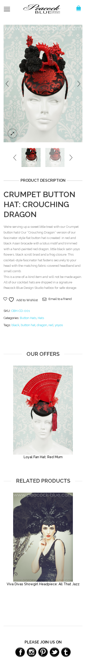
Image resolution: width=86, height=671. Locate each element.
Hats (41, 318)
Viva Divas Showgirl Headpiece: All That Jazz (43, 584)
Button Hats (28, 318)
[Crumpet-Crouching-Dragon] (43, 83)
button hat (28, 325)
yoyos (59, 325)
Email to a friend (60, 299)
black (15, 325)
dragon (42, 325)
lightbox (12, 133)
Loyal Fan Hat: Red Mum (43, 457)
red (50, 325)
